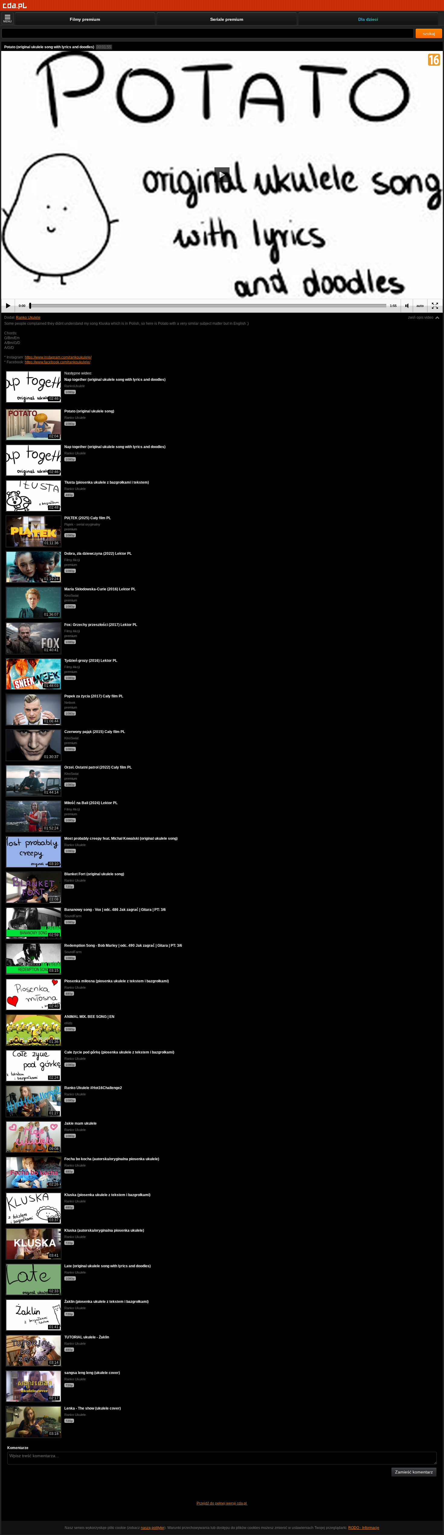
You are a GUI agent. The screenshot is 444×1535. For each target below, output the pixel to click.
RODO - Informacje (363, 1528)
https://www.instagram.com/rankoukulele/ (58, 357)
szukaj (429, 33)
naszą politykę (152, 1528)
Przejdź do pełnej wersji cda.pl (222, 1503)
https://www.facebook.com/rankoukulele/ (57, 362)
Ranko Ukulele (28, 317)
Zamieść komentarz (414, 1472)
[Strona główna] (15, 6)
